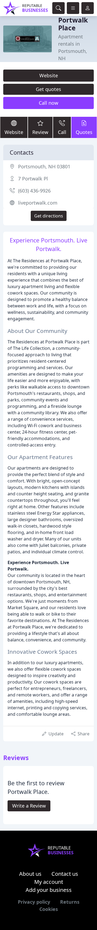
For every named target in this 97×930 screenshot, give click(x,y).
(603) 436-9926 (34, 190)
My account (48, 881)
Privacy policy (34, 902)
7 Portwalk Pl (33, 178)
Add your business (49, 889)
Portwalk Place (73, 24)
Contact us (64, 873)
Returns (69, 902)
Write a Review (29, 805)
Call (62, 132)
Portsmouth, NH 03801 (44, 166)
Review (40, 132)
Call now (48, 103)
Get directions (48, 216)
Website (48, 75)
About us (30, 873)
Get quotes (48, 89)
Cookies (48, 909)
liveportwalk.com (37, 202)
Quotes (84, 132)
